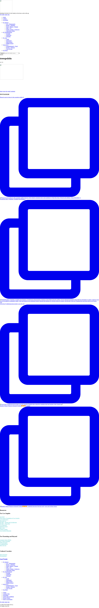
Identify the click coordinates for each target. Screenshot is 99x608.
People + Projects (10, 47)
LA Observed (3, 525)
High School (9, 42)
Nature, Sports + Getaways (12, 29)
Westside (8, 36)
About (4, 592)
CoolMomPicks (4, 544)
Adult (7, 39)
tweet (4, 91)
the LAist (2, 528)
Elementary (9, 40)
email (9, 91)
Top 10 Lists (9, 49)
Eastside (8, 33)
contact (5, 18)
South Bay (8, 35)
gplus (6, 14)
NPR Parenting (3, 542)
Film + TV (8, 28)
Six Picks (5, 50)
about (4, 17)
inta (8, 14)
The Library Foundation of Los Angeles (9, 518)
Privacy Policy (6, 598)
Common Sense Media (5, 540)
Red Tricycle (3, 545)
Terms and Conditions (8, 596)
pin (6, 91)
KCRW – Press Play (5, 523)
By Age (5, 38)
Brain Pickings (3, 554)
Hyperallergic (3, 556)
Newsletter (5, 595)
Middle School (9, 43)
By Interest (5, 22)
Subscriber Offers (10, 31)
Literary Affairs (4, 529)
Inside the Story (4, 526)
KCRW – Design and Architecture (8, 522)
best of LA (5, 45)
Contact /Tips (6, 593)
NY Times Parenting (5, 541)
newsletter (5, 20)
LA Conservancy (4, 519)
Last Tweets (3, 559)
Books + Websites (10, 25)
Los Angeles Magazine (5, 530)
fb (0, 14)
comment (13, 91)
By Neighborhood (7, 32)
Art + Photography (10, 24)
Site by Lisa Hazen (7, 599)
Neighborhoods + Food (12, 46)
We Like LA (3, 521)
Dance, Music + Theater (12, 26)
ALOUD (2, 517)
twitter (2, 14)
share (1, 91)
